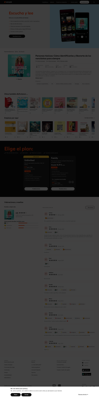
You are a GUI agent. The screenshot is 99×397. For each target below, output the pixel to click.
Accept (26, 394)
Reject (15, 394)
